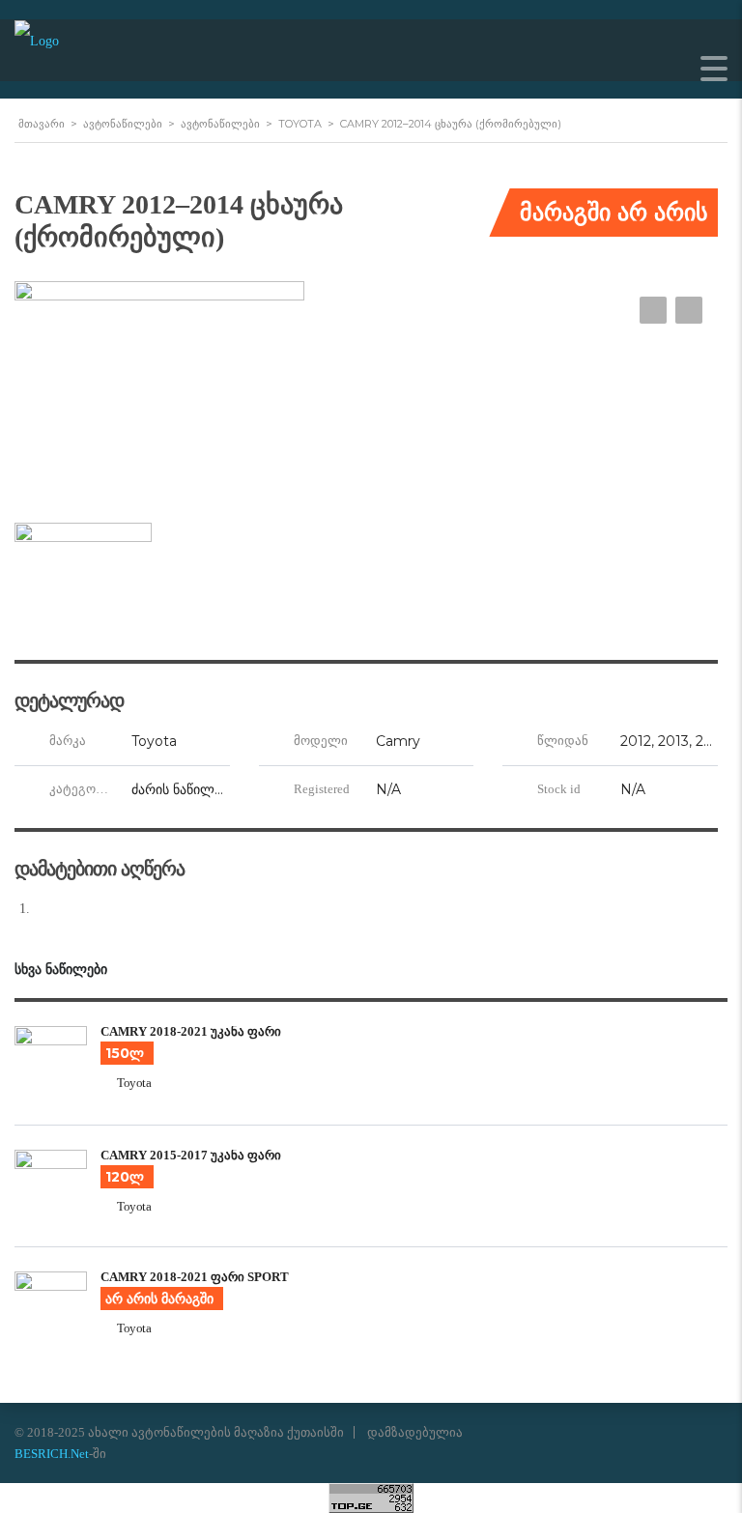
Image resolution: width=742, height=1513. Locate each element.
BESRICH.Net (51, 1453)
